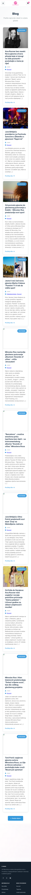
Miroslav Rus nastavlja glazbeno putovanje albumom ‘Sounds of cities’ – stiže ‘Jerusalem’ (15, 357)
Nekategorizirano (11, 294)
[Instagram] (6, 878)
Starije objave (16, 818)
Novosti (9, 69)
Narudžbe (4, 886)
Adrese (3, 892)
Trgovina (18, 889)
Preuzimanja (5, 889)
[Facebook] (3, 878)
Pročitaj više (9, 102)
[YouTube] (10, 878)
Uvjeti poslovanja (20, 892)
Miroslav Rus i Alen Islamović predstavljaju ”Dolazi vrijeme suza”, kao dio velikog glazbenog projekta (15, 682)
